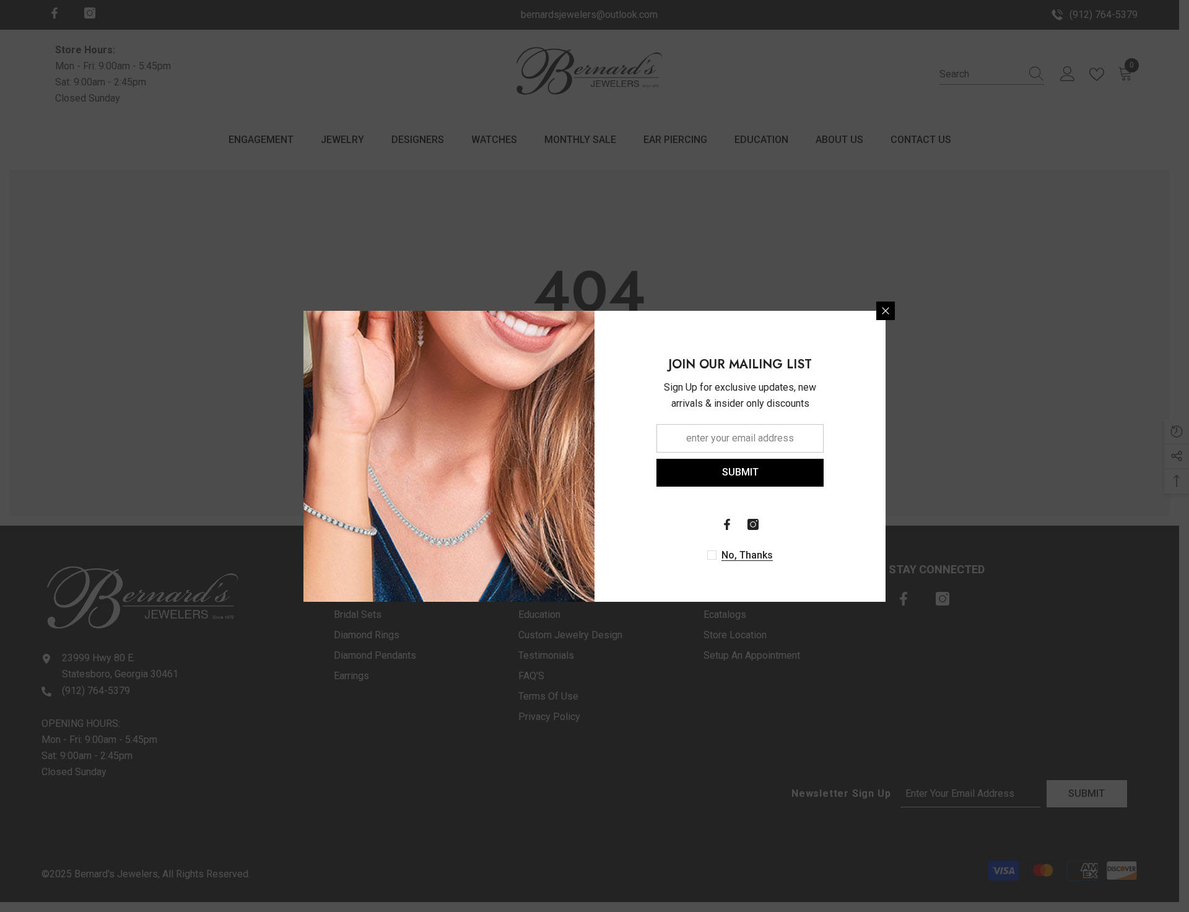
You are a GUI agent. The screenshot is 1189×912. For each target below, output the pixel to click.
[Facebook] (727, 524)
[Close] (885, 311)
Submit (740, 472)
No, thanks (747, 555)
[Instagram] (753, 524)
